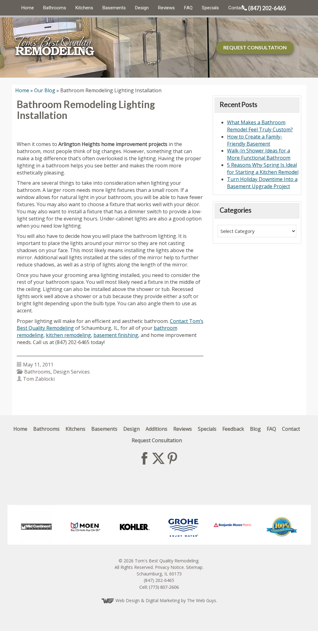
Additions (156, 428)
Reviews (166, 8)
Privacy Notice (169, 567)
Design (142, 8)
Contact (236, 8)
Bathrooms (54, 8)
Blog (255, 428)
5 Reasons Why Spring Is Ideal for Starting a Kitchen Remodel (262, 168)
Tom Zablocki (39, 378)
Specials (210, 8)
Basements (114, 8)
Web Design (128, 600)
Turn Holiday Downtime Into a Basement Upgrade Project (262, 183)
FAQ (188, 8)
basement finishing (115, 335)
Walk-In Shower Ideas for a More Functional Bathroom (258, 154)
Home (27, 8)
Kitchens (84, 8)
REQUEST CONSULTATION (255, 47)
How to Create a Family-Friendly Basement (254, 140)
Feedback (233, 428)
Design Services (71, 371)
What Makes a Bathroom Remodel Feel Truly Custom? (260, 126)
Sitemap (194, 567)
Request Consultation (157, 440)
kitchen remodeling (68, 335)
